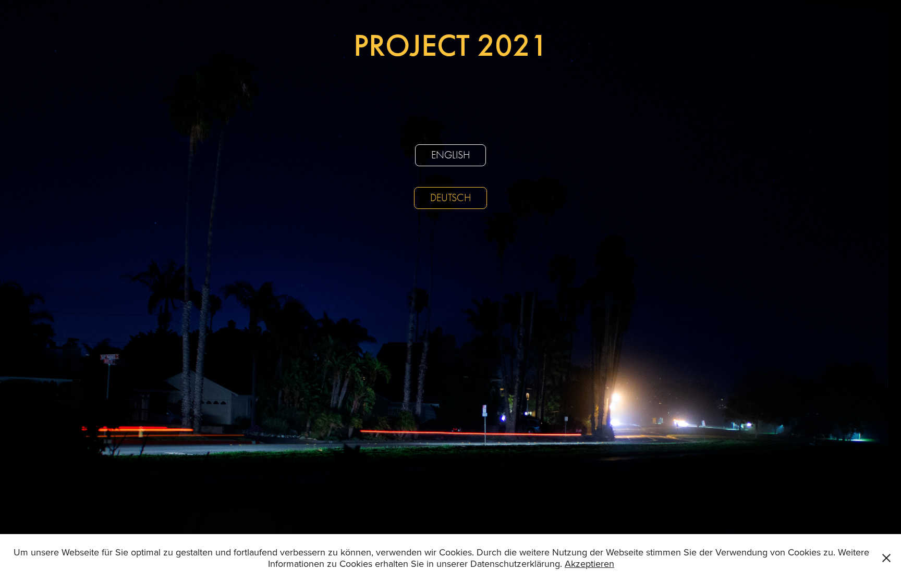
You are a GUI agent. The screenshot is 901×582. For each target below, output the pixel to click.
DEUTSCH (450, 198)
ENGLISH (450, 155)
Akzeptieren (589, 563)
